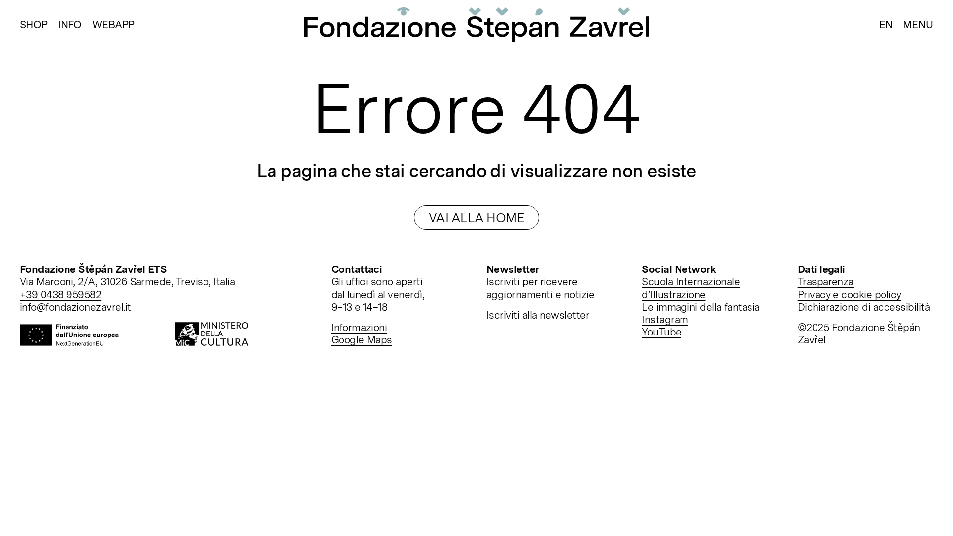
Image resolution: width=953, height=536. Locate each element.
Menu (918, 24)
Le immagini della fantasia (700, 307)
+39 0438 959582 (60, 294)
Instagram (665, 319)
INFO (70, 24)
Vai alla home (476, 217)
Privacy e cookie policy (849, 294)
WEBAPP (113, 24)
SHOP (34, 24)
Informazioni (359, 327)
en (885, 24)
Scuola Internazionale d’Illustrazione (691, 287)
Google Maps (361, 340)
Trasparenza (826, 281)
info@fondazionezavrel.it (75, 307)
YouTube (661, 332)
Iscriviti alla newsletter (537, 315)
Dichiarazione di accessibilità (864, 307)
